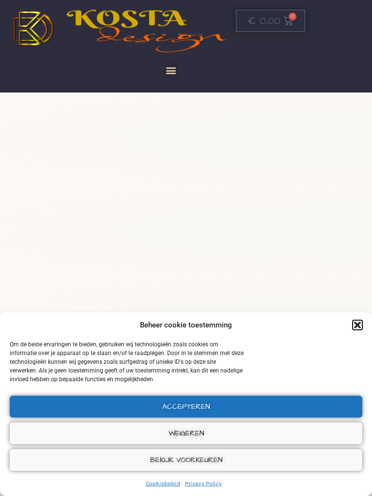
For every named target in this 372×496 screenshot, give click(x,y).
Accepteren (186, 407)
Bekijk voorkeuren (186, 460)
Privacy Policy (203, 483)
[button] (357, 325)
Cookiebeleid (163, 483)
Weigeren (186, 433)
